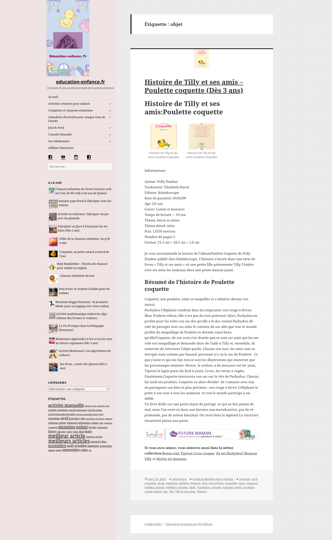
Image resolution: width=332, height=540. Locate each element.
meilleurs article (94, 436)
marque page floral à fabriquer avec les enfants (85, 203)
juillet (69, 431)
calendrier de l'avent (95, 418)
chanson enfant (57, 422)
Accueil (53, 97)
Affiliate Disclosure (60, 148)
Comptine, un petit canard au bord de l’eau (84, 254)
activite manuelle (66, 405)
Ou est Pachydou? (230, 453)
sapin (59, 450)
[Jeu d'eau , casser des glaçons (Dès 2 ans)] (54, 367)
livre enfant (216, 483)
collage (94, 422)
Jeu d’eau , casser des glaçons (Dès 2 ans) (83, 366)
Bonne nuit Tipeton (177, 453)
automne (54, 418)
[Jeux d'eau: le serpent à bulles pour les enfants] (53, 292)
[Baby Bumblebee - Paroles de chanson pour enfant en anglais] (52, 266)
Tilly (171, 491)
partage (228, 487)
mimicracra (179, 479)
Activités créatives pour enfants (69, 104)
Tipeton (202, 491)
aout (101, 414)
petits (238, 487)
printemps (106, 446)
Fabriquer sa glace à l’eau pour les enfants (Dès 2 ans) (83, 228)
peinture (93, 446)
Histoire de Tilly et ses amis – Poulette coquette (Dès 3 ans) (194, 86)
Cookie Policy (153, 524)
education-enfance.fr (80, 81)
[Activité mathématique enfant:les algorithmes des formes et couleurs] (52, 316)
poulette (248, 487)
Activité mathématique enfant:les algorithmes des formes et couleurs (82, 316)
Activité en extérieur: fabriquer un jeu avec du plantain (83, 216)
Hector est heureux (171, 459)
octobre (80, 445)
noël (70, 445)
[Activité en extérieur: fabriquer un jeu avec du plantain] (53, 216)
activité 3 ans (103, 406)
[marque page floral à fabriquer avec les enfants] (53, 204)
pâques (51, 450)
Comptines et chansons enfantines (70, 110)
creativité (53, 427)
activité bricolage (77, 410)
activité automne (58, 410)
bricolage (74, 418)
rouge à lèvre (153, 491)
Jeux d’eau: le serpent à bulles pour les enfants (84, 291)
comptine (108, 423)
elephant (172, 483)
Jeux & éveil (56, 128)
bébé (83, 418)
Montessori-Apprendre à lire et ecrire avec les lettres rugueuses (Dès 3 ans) (84, 341)
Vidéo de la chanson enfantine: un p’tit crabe (84, 241)
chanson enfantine (78, 422)
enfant (82, 426)
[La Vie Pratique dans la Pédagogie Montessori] (53, 329)
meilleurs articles (69, 440)
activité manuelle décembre (61, 414)
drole (161, 483)
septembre (71, 449)
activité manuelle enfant (87, 414)
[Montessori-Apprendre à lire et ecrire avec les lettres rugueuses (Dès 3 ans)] (52, 341)
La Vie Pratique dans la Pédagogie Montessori (81, 328)
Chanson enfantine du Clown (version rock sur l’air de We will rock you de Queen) (83, 191)
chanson (108, 419)
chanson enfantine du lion (77, 276)
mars (88, 431)
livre (204, 483)
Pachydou (203, 487)
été (90, 450)
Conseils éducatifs (60, 134)
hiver (52, 431)
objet (192, 487)
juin (75, 431)
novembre (57, 445)
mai (81, 431)
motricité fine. (98, 441)
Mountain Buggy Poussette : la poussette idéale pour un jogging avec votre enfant (82, 304)
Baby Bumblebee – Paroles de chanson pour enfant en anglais (82, 266)
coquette (150, 483)
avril (64, 418)
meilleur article (66, 435)
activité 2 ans (90, 406)
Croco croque (203, 453)
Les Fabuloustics (59, 141)
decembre (66, 426)
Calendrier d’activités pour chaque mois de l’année (76, 119)
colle (101, 423)
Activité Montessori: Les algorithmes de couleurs (85, 353)
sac (165, 491)
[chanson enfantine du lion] (54, 279)
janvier (61, 431)
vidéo (84, 450)
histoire (195, 483)
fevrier (93, 427)
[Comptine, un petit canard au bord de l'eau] (54, 254)
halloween (102, 427)
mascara (252, 483)
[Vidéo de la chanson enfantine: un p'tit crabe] (53, 242)
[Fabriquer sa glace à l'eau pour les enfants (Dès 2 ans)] (53, 229)
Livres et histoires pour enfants (212, 479)
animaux (244, 479)
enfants (184, 483)
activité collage (94, 410)
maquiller (231, 483)
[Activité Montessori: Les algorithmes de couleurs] (53, 354)
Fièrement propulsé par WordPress (189, 524)
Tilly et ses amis (185, 491)
